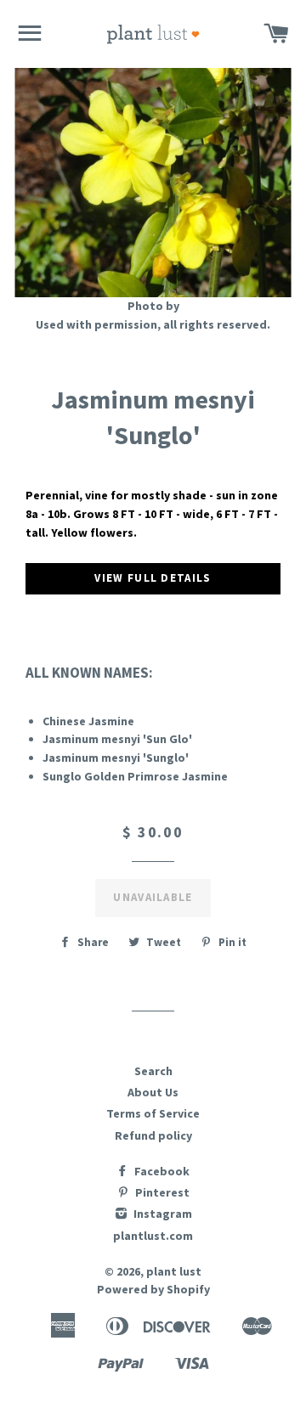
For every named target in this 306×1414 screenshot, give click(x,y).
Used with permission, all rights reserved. (153, 324)
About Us (153, 1092)
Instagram (161, 1213)
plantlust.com (153, 1235)
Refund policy (153, 1135)
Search (153, 1071)
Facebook (161, 1171)
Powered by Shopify (153, 1289)
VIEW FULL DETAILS (152, 578)
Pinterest (161, 1192)
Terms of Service (153, 1113)
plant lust (173, 1271)
